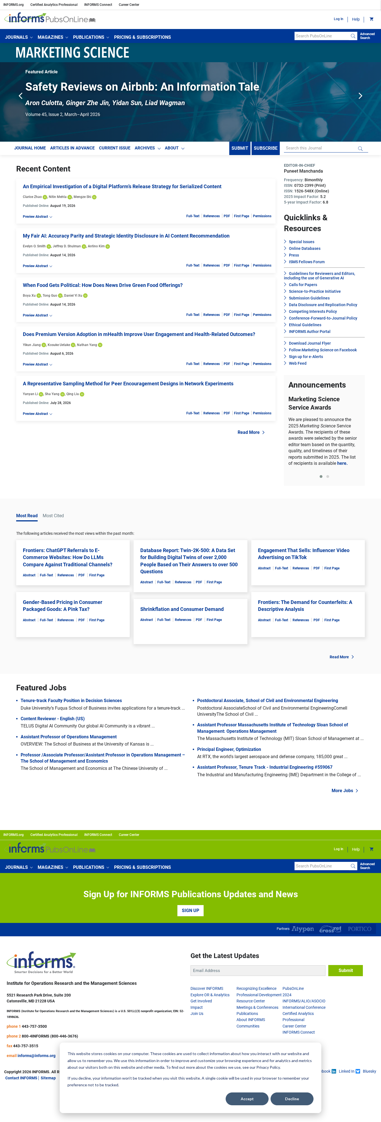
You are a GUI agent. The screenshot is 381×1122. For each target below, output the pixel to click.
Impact (197, 1009)
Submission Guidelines (309, 300)
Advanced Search (367, 36)
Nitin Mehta (58, 199)
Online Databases (304, 251)
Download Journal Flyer (310, 346)
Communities (248, 1028)
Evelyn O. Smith (34, 249)
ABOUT (172, 150)
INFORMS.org (13, 5)
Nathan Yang (87, 347)
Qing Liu (72, 396)
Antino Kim (96, 249)
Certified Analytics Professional (54, 5)
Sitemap (48, 1080)
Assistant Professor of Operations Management (69, 739)
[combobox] (322, 36)
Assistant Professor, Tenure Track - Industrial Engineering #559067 (264, 769)
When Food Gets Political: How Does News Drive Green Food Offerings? (103, 287)
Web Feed (298, 366)
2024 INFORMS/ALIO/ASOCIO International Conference (304, 1003)
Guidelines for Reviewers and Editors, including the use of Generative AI (319, 278)
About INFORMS (251, 1022)
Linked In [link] (347, 1074)
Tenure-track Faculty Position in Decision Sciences (71, 703)
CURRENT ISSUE (114, 150)
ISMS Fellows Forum (307, 264)
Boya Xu (29, 298)
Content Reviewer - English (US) (53, 721)
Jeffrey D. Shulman (67, 249)
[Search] (353, 36)
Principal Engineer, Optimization (229, 751)
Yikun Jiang (32, 347)
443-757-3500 (34, 1028)
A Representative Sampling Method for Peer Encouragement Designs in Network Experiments (128, 386)
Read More (249, 434)
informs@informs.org (37, 1058)
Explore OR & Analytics (210, 997)
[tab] (321, 479)
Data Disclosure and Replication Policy (323, 307)
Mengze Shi (82, 199)
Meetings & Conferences (257, 1009)
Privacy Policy (268, 1067)
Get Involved (201, 1003)
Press (294, 257)
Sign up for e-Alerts (306, 359)
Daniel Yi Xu (73, 298)
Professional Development (259, 997)
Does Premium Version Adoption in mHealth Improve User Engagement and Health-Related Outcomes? (139, 337)
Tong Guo (50, 298)
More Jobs (342, 793)
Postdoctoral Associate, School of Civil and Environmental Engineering (267, 703)
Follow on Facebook (323, 352)
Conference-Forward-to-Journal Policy (323, 320)
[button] (19, 37)
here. (342, 465)
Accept (247, 1098)
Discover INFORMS (207, 991)
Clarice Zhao (32, 199)
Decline (292, 1098)
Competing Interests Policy (313, 314)
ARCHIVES (145, 150)
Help (356, 19)
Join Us (197, 1016)
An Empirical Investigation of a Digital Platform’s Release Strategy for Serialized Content (122, 189)
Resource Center (251, 1003)
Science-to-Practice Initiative (315, 294)
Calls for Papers (303, 287)
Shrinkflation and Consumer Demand (182, 611)
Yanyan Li (30, 396)
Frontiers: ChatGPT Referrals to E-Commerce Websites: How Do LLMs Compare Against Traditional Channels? (67, 560)
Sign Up (190, 913)
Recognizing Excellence (256, 991)
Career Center (129, 5)
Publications (247, 1016)
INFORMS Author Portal (310, 334)
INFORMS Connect (98, 5)
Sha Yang (52, 396)
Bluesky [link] (369, 1074)
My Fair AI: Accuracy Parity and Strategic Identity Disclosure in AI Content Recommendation (126, 238)
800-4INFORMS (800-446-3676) (50, 1038)
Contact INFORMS (21, 1080)
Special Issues (301, 244)
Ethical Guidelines (305, 327)
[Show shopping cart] (371, 19)
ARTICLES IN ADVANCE (72, 150)
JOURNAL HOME (30, 150)
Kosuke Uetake (59, 347)
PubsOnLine (293, 991)
